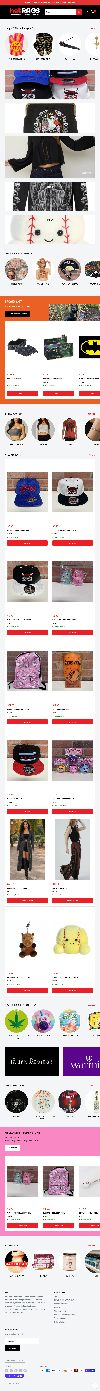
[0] (93, 11)
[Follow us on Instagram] (16, 1370)
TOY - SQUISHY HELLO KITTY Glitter (64, 620)
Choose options (27, 901)
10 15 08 (54, 981)
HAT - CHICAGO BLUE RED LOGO (18, 530)
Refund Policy (59, 1322)
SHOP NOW (13, 1148)
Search (57, 1296)
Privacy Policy (59, 1307)
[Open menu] (6, 12)
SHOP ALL (92, 414)
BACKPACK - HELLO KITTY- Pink (18, 709)
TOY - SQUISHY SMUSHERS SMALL (64, 799)
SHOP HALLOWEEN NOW (18, 314)
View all (92, 28)
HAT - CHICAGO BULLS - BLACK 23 (19, 620)
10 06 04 (9, 382)
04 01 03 (9, 712)
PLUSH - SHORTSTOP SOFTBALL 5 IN (65, 978)
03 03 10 (54, 891)
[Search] (79, 12)
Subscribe (12, 1348)
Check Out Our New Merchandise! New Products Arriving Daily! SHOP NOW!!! (50, 2)
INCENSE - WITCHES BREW (52, 379)
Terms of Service (60, 1318)
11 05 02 (9, 534)
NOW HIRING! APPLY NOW (64, 1300)
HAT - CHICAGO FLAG (14, 799)
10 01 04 (9, 981)
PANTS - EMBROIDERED (60, 888)
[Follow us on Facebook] (6, 1370)
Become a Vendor (61, 1304)
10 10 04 (54, 623)
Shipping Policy (60, 1311)
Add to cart (23, 394)
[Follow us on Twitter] (11, 1370)
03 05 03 (9, 891)
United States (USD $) (12, 1360)
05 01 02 (45, 382)
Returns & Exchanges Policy (64, 1315)
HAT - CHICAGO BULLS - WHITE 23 (64, 530)
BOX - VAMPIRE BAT (14, 379)
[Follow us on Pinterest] (20, 1370)
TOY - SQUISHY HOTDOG (60, 709)
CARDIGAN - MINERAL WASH (17, 888)
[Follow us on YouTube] (25, 1370)
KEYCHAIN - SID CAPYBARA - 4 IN (19, 978)
